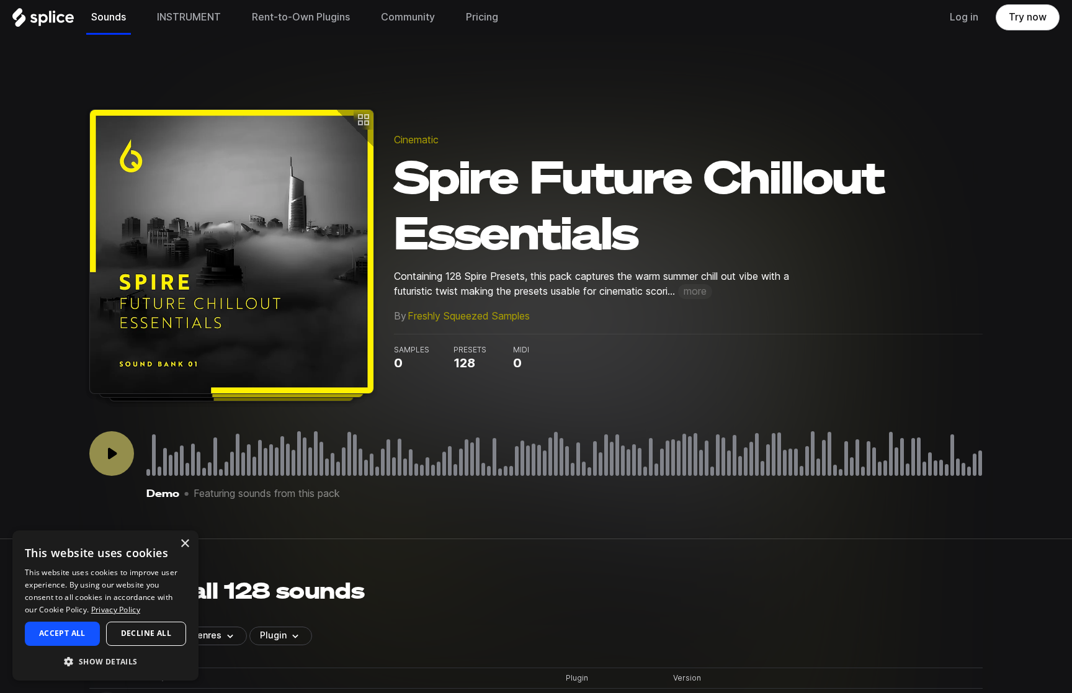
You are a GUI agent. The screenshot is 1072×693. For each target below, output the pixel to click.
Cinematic (416, 140)
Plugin (273, 635)
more (695, 291)
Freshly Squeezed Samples (469, 316)
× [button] (184, 543)
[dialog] (105, 605)
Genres (205, 635)
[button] (105, 661)
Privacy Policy (115, 609)
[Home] (43, 20)
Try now (1028, 17)
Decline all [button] (146, 633)
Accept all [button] (62, 633)
